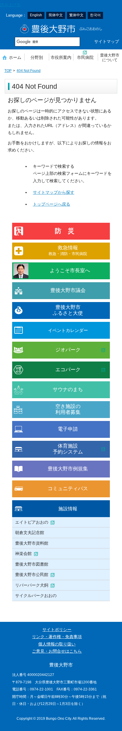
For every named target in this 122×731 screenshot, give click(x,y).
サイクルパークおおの (36, 595)
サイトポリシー (56, 629)
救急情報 (68, 250)
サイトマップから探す (53, 192)
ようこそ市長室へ (70, 270)
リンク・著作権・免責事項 (57, 637)
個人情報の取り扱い (57, 644)
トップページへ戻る (51, 204)
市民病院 (85, 57)
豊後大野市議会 (68, 290)
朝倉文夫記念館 (29, 532)
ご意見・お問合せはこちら (57, 651)
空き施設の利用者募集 (68, 409)
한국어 (95, 15)
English (36, 15)
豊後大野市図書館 (31, 564)
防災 (68, 231)
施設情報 (67, 508)
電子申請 (68, 429)
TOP (8, 71)
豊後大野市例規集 (68, 469)
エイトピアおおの (31, 522)
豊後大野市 (61, 29)
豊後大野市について (109, 57)
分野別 (36, 57)
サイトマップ (106, 41)
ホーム (15, 57)
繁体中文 (76, 15)
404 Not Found (29, 71)
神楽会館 (23, 553)
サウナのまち (68, 389)
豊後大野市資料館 (31, 543)
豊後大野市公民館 (31, 574)
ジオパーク (68, 350)
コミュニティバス (68, 488)
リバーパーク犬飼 (31, 585)
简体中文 (56, 15)
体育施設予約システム (68, 449)
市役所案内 (61, 57)
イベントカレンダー (68, 330)
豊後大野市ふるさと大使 (68, 310)
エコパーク (68, 369)
